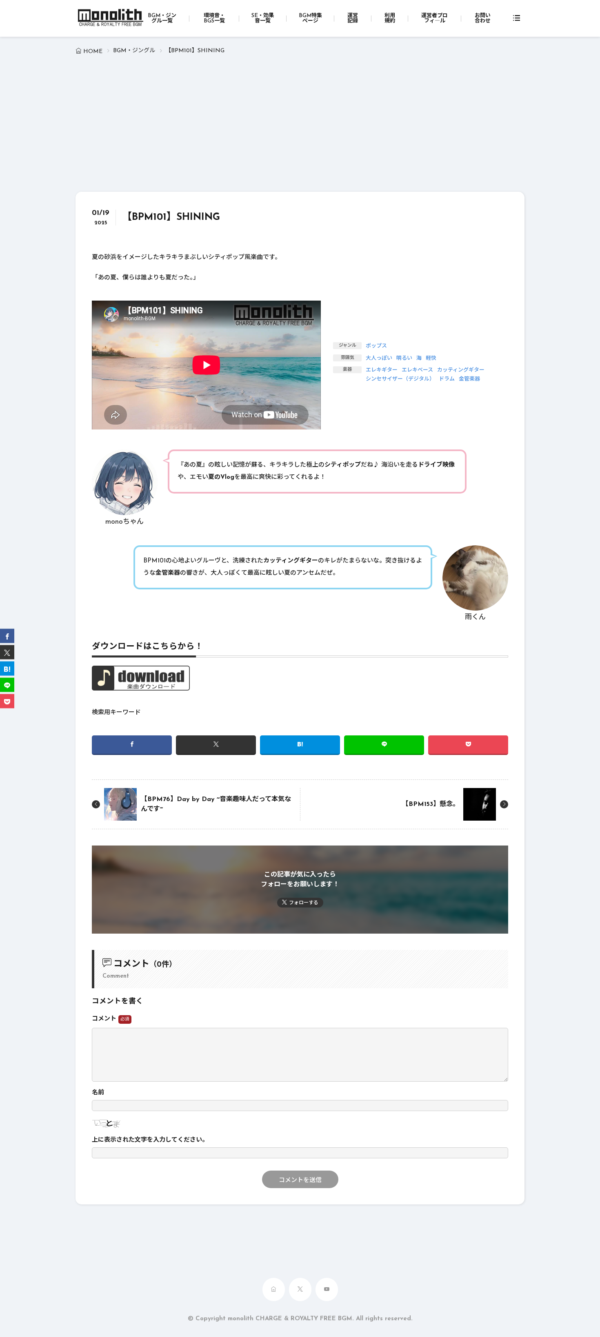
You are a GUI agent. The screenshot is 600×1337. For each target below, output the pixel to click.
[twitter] (216, 745)
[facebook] (132, 745)
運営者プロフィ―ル (434, 18)
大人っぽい (379, 358)
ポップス (376, 346)
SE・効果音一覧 (262, 18)
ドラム (447, 379)
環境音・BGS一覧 (214, 18)
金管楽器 (469, 379)
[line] (384, 745)
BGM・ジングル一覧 (162, 18)
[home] (273, 1289)
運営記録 (352, 18)
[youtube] (327, 1289)
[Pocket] (468, 745)
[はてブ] (300, 745)
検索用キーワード (116, 713)
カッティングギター (460, 370)
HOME (92, 52)
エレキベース (417, 370)
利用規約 (389, 18)
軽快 (431, 358)
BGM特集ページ (310, 18)
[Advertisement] (300, 130)
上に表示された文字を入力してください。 (150, 1140)
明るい (404, 358)
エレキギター (382, 370)
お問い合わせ (483, 18)
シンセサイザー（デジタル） (400, 379)
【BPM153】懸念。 (430, 804)
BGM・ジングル (134, 51)
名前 (98, 1093)
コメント (105, 1019)
